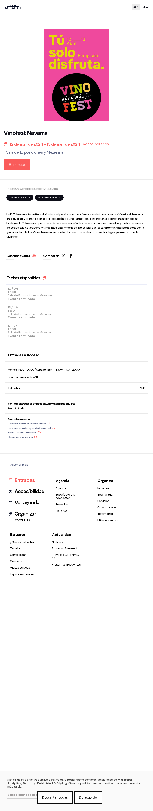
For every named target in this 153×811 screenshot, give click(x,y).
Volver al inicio (19, 464)
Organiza (105, 480)
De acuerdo (88, 797)
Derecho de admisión (20, 437)
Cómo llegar (13, 283)
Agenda (11, 197)
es (135, 9)
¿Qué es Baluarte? (18, 273)
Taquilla (10, 278)
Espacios (12, 230)
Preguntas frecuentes (20, 321)
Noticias (11, 311)
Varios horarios (96, 144)
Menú (146, 6)
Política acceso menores (22, 432)
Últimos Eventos (16, 254)
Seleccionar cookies (22, 795)
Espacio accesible (17, 292)
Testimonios (14, 250)
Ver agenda (27, 503)
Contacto (12, 288)
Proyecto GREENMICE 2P (66, 556)
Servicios (11, 240)
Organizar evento (17, 245)
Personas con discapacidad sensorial (29, 428)
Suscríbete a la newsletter (23, 202)
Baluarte (17, 534)
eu (135, 14)
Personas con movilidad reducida (27, 423)
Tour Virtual (13, 235)
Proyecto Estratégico (20, 316)
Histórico (12, 212)
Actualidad (61, 534)
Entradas (12, 207)
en (135, 18)
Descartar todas (55, 797)
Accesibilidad (29, 491)
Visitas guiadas (20, 568)
